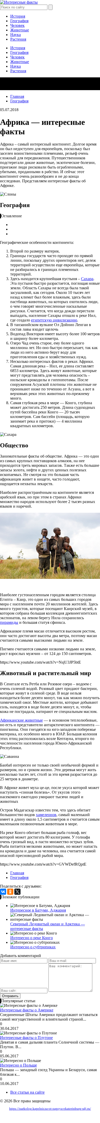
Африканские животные (21, 720)
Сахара (87, 279)
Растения (18, 39)
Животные (19, 30)
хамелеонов (46, 815)
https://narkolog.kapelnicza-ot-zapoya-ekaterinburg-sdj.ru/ (50, 1108)
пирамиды (9, 622)
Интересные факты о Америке (26, 1010)
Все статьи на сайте (27, 1092)
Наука (15, 34)
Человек (17, 25)
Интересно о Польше (18, 1065)
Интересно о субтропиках (33, 947)
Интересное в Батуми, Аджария (38, 910)
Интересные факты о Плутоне (26, 1037)
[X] (17, 892)
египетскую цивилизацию (54, 320)
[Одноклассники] (10, 892)
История (17, 16)
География (19, 21)
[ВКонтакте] (3, 892)
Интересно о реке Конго (31, 938)
